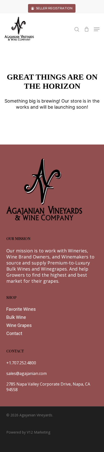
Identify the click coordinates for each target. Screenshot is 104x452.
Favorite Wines (21, 309)
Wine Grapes (19, 325)
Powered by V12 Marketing (28, 432)
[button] (96, 29)
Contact (14, 333)
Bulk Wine (16, 317)
